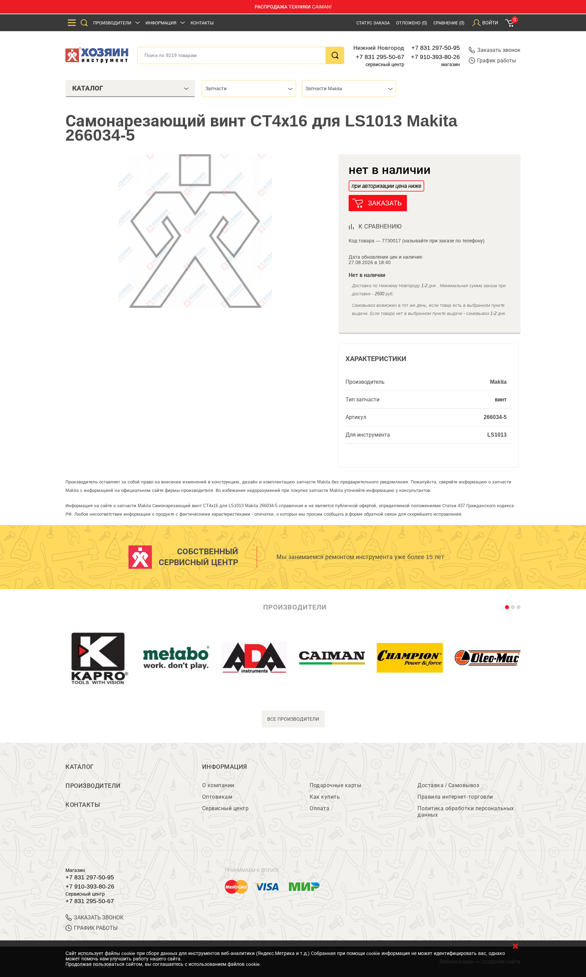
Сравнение (448, 22)
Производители (112, 22)
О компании (218, 785)
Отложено (411, 22)
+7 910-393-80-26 (435, 57)
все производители (293, 719)
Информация (160, 22)
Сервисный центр (225, 808)
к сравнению (380, 226)
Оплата (319, 808)
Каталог (79, 766)
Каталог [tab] (87, 88)
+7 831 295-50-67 (380, 57)
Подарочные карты (335, 785)
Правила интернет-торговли (455, 797)
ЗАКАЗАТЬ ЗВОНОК (98, 917)
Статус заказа (373, 22)
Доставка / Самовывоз (448, 785)
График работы (496, 60)
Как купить (325, 797)
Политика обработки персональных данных (465, 811)
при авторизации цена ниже (386, 186)
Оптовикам (217, 797)
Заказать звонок (499, 50)
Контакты (202, 22)
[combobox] (249, 88)
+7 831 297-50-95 (435, 47)
